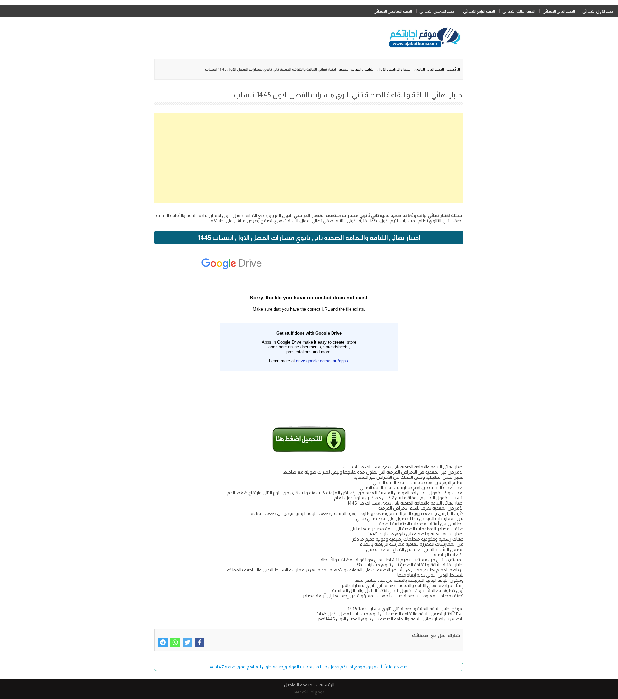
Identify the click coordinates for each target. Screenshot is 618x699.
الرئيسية (453, 69)
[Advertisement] (309, 158)
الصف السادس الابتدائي (393, 11)
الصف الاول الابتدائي (598, 11)
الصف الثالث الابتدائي (518, 11)
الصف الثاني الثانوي (429, 69)
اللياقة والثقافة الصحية (357, 69)
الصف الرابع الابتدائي (479, 11)
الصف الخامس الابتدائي (437, 11)
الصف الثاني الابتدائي (559, 11)
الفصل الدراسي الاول (394, 69)
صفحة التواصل (298, 684)
